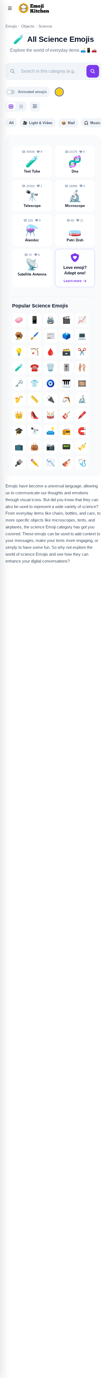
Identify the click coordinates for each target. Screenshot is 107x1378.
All (11, 123)
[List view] (21, 106)
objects (27, 26)
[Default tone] (59, 91)
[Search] (92, 71)
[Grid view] (11, 106)
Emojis (11, 26)
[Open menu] (9, 8)
